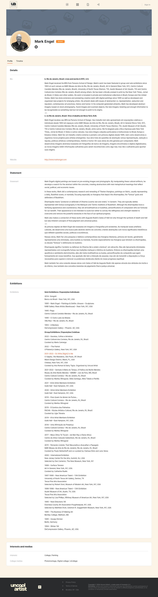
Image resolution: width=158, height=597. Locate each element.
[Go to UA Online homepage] (13, 4)
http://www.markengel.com (56, 160)
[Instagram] (39, 587)
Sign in (147, 5)
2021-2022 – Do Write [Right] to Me (59, 354)
